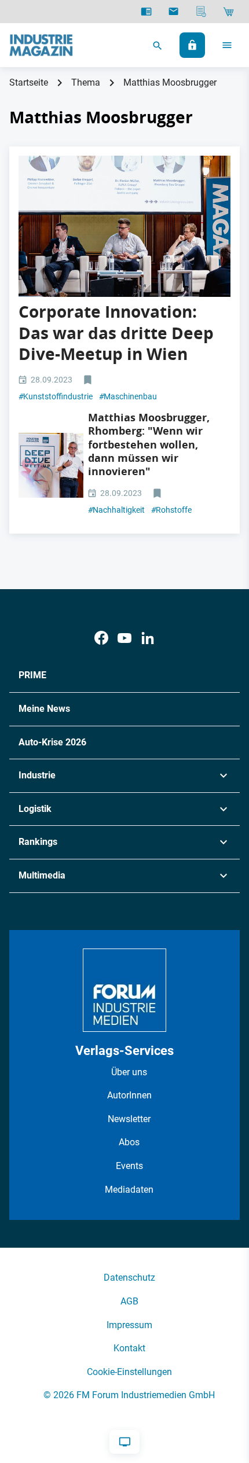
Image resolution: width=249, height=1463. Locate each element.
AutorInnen (129, 1095)
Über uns (129, 1072)
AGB (129, 1301)
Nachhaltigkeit (116, 509)
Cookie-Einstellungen (129, 1371)
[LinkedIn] (148, 638)
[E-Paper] (146, 11)
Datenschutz (129, 1277)
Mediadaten (129, 1189)
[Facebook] (101, 638)
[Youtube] (124, 638)
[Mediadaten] (201, 11)
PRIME (32, 675)
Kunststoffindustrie (56, 396)
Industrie (37, 775)
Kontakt (129, 1348)
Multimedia (42, 875)
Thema (85, 82)
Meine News (44, 708)
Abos (129, 1142)
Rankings (38, 841)
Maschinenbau (128, 396)
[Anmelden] (192, 45)
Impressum (129, 1324)
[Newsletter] (173, 11)
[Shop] (228, 11)
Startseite (28, 82)
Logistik (35, 808)
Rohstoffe (171, 509)
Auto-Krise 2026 (52, 742)
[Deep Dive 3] (124, 226)
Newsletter (129, 1118)
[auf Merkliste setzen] (89, 380)
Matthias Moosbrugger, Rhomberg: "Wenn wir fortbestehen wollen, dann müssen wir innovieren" (149, 444)
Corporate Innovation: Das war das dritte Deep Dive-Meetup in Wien (116, 332)
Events (129, 1165)
